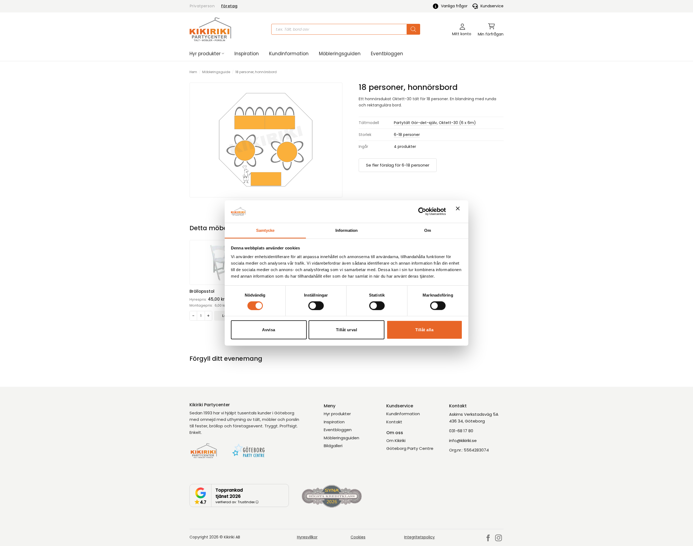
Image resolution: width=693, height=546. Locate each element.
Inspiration (246, 53)
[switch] (316, 305)
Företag (229, 6)
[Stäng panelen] (459, 211)
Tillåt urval (346, 329)
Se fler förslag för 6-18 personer (397, 165)
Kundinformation (289, 53)
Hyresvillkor (307, 537)
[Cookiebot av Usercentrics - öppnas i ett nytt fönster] (422, 211)
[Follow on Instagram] (498, 538)
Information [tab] (346, 230)
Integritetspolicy (419, 537)
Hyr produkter (205, 53)
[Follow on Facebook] (488, 538)
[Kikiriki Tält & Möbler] (210, 29)
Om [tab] (427, 230)
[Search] (413, 29)
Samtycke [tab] (265, 230)
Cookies (358, 537)
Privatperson (202, 6)
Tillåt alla (424, 329)
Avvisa (268, 329)
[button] (491, 29)
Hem (193, 72)
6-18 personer (407, 134)
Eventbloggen (387, 53)
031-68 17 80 (461, 431)
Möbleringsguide (216, 72)
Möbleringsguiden (340, 53)
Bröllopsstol (201, 291)
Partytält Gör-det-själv (415, 122)
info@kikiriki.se (463, 440)
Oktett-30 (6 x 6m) (457, 122)
